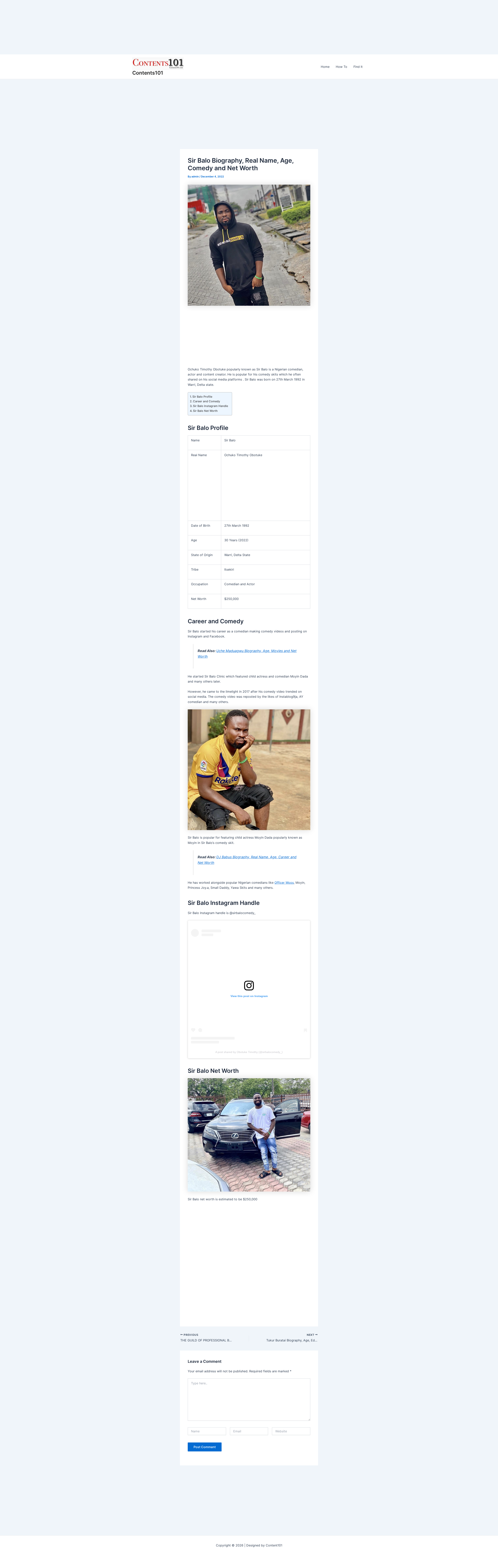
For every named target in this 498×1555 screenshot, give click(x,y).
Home (325, 67)
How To (341, 67)
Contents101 (147, 73)
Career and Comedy (206, 401)
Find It (358, 67)
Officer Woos (284, 882)
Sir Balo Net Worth (205, 410)
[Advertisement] (116, 27)
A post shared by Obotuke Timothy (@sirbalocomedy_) (249, 1052)
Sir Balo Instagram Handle (210, 406)
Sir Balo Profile (202, 396)
